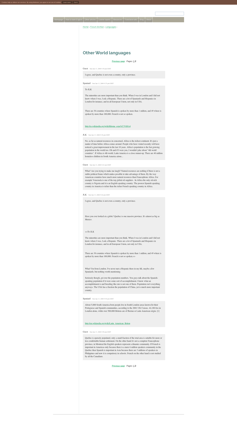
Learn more (67, 2)
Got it (75, 2)
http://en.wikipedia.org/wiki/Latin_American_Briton (107, 323)
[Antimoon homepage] (78, 12)
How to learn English (74, 20)
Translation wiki (131, 20)
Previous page (118, 61)
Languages (111, 27)
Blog (142, 20)
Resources (117, 20)
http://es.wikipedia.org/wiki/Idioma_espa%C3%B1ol (108, 126)
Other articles (90, 20)
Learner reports (105, 20)
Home (85, 27)
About (148, 20)
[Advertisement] (65, 66)
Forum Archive (97, 27)
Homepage (58, 20)
